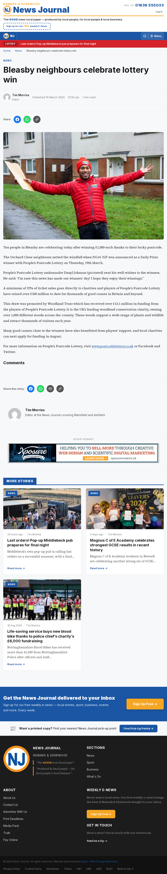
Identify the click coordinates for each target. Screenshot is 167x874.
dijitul (84, 861)
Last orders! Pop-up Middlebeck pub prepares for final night (58, 43)
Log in (159, 11)
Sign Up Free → (145, 704)
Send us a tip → (97, 841)
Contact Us (10, 804)
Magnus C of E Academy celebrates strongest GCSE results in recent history (122, 545)
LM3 (98, 868)
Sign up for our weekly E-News (27, 26)
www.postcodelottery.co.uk (112, 346)
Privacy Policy (11, 868)
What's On (94, 776)
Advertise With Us (15, 811)
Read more (14, 568)
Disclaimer (52, 868)
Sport (90, 762)
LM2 (88, 868)
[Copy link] (37, 119)
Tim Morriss (35, 410)
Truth (6, 833)
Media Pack (11, 825)
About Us (9, 797)
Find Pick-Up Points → (138, 728)
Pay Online (10, 840)
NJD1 (109, 868)
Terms (68, 868)
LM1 (79, 868)
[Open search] (144, 35)
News (18, 50)
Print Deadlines (13, 819)
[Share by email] (50, 388)
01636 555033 (149, 5)
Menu (156, 36)
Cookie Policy (33, 868)
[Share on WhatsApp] (27, 119)
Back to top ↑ (125, 868)
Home (7, 50)
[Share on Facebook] (17, 119)
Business (93, 769)
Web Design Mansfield (104, 861)
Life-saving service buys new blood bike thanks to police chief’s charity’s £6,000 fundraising (40, 636)
